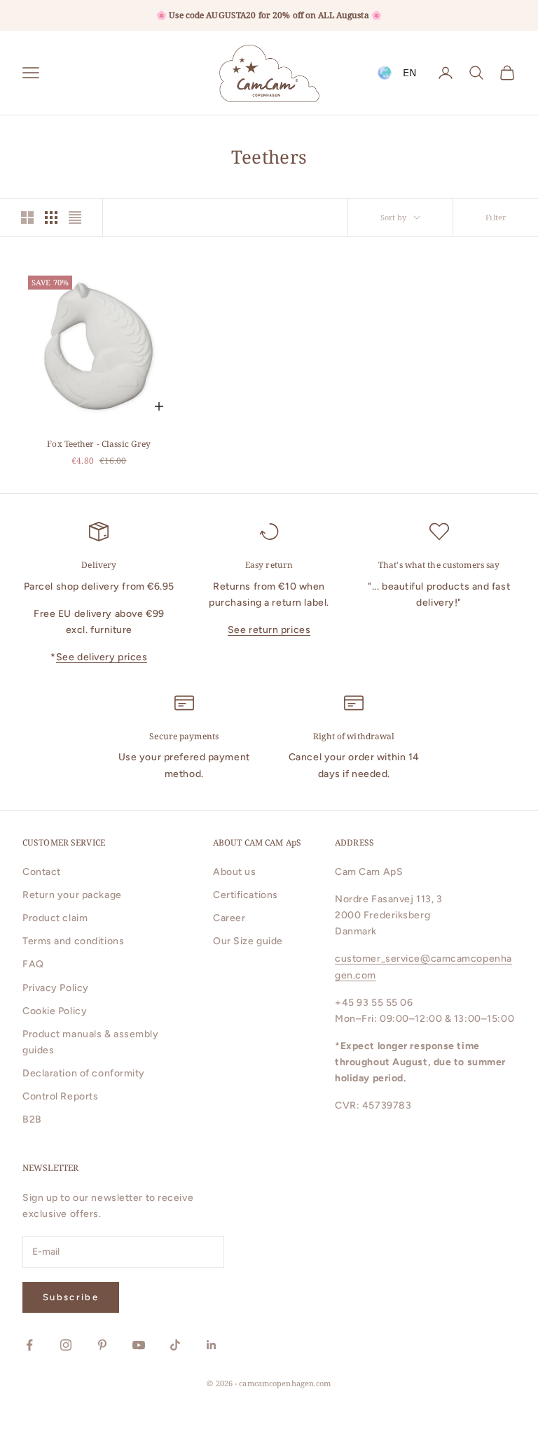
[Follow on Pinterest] (102, 1345)
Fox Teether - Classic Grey (99, 444)
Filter (495, 217)
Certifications (245, 895)
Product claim (55, 918)
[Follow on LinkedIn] (212, 1345)
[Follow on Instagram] (66, 1345)
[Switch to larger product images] (27, 217)
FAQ (33, 964)
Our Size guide (248, 941)
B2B (32, 1119)
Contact (41, 872)
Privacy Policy (55, 988)
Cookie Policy (54, 1011)
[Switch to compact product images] (75, 217)
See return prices (269, 630)
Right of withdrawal (353, 736)
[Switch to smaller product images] (51, 217)
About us (234, 872)
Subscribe (71, 1297)
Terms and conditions (73, 941)
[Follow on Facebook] (29, 1345)
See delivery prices (102, 657)
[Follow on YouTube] (139, 1345)
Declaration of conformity (83, 1073)
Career (229, 918)
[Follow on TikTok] (175, 1345)
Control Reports (60, 1096)
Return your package (72, 895)
